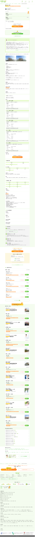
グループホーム (16, 511)
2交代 (1, 517)
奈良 (8, 497)
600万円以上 (12, 514)
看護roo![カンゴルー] (2, 3)
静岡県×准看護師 (19, 449)
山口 (8, 498)
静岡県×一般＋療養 (23, 449)
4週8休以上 (6, 452)
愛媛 (5, 499)
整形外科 (8, 521)
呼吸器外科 (27, 520)
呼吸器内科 (9, 520)
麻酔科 (33, 521)
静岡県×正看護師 (15, 449)
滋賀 (7, 497)
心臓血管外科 (30, 520)
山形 (12, 492)
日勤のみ (5, 517)
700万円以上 (15, 514)
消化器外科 (2, 521)
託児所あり (17, 452)
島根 (7, 498)
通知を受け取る (17, 33)
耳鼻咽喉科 (19, 521)
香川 (4, 499)
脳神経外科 (5, 521)
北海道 (5, 492)
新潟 (4, 493)
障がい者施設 (22, 511)
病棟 (23, 452)
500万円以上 (9, 514)
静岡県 (10, 3)
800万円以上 (19, 514)
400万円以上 (5, 514)
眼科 (16, 521)
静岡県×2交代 (27, 449)
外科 (25, 520)
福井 (9, 493)
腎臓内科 (20, 520)
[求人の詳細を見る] (17, 313)
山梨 (10, 493)
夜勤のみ (8, 517)
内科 (6, 520)
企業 (31, 511)
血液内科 (18, 520)
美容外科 (2, 520)
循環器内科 (15, 520)
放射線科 (31, 521)
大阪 (2, 497)
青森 (6, 492)
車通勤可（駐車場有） (14, 452)
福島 (14, 492)
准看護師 (28, 452)
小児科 (12, 521)
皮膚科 (21, 521)
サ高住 (19, 511)
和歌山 (10, 497)
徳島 (2, 499)
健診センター (25, 511)
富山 (6, 493)
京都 (4, 497)
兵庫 (5, 497)
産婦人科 (15, 521)
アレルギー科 (10, 522)
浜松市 (12, 3)
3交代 (3, 517)
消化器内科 (12, 520)
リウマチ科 (2, 522)
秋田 (11, 492)
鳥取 (5, 498)
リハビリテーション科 (6, 522)
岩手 (8, 492)
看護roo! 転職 (7, 3)
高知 (7, 499)
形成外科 (10, 521)
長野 (12, 493)
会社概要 (2, 528)
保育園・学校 (29, 511)
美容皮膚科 (4, 520)
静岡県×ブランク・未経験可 (8, 449)
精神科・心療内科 (27, 521)
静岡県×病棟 (12, 449)
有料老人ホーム (6, 511)
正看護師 (26, 452)
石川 (7, 493)
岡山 (4, 498)
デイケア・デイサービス (11, 511)
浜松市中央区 (15, 3)
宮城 (9, 492)
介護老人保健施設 (2, 511)
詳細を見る (26, 274)
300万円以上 (2, 514)
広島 (2, 498)
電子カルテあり (9, 452)
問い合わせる (8, 229)
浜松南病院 (19, 3)
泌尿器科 (24, 521)
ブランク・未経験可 (21, 452)
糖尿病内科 (23, 520)
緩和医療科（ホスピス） (15, 522)
